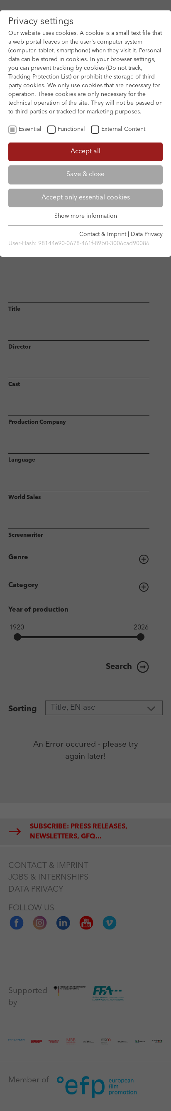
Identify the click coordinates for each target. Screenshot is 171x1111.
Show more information (85, 216)
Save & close (85, 174)
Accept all (85, 151)
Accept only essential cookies (86, 197)
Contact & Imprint (102, 234)
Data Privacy (147, 234)
